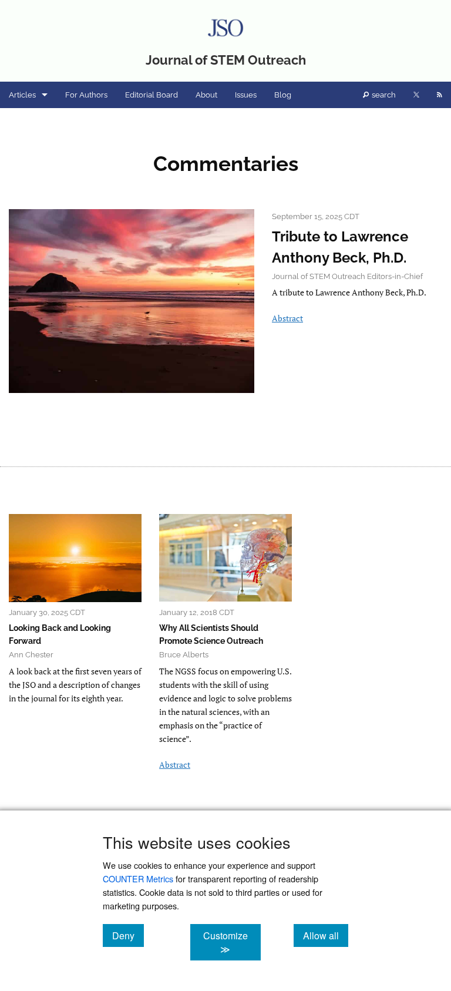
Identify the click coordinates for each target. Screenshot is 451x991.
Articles (22, 94)
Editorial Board (151, 94)
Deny (128, 935)
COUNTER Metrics (138, 878)
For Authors (86, 94)
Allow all (325, 935)
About (206, 94)
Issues (246, 94)
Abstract (287, 318)
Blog (282, 94)
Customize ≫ (231, 942)
